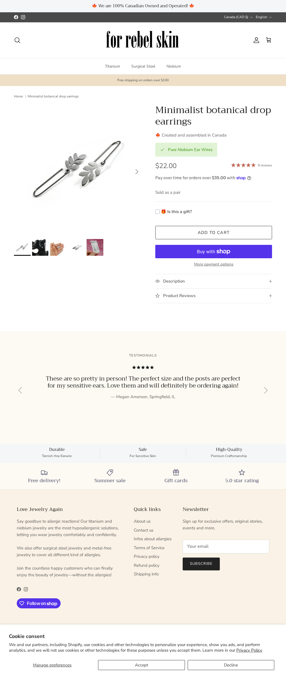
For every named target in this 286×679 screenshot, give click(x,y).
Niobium (173, 66)
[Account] (255, 40)
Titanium (112, 66)
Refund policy (146, 565)
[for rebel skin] (143, 40)
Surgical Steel (143, 66)
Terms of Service (149, 548)
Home (18, 96)
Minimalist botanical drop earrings (53, 96)
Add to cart (214, 232)
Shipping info (146, 574)
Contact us (143, 530)
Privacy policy (146, 556)
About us (142, 521)
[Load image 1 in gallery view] (78, 168)
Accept (141, 665)
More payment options (213, 264)
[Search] (17, 40)
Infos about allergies (152, 539)
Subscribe (201, 563)
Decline (231, 665)
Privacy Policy (249, 650)
